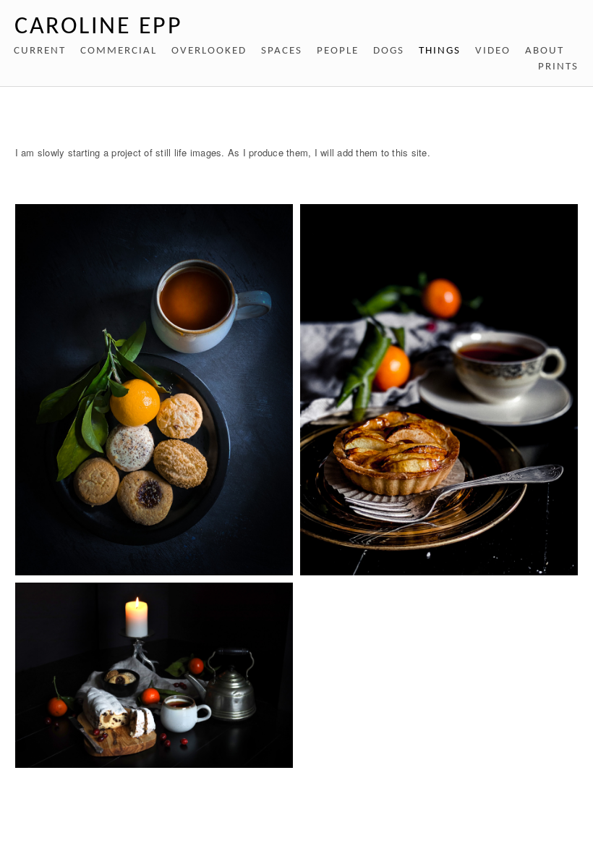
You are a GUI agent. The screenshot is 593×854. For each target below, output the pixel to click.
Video (493, 51)
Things (440, 51)
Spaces (281, 51)
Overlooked (209, 51)
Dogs (388, 51)
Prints (558, 67)
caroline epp (98, 27)
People (338, 51)
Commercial (118, 51)
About (544, 51)
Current (40, 51)
